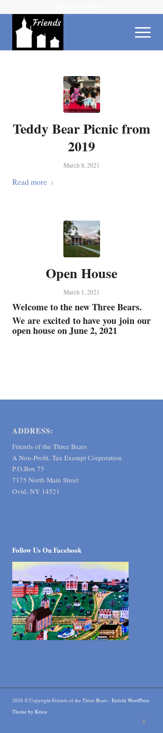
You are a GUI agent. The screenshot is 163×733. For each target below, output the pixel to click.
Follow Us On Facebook (47, 550)
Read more (29, 182)
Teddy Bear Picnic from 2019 (81, 137)
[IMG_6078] (81, 94)
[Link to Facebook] (144, 721)
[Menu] (138, 32)
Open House (81, 273)
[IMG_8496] (81, 239)
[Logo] (67, 32)
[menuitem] (138, 32)
